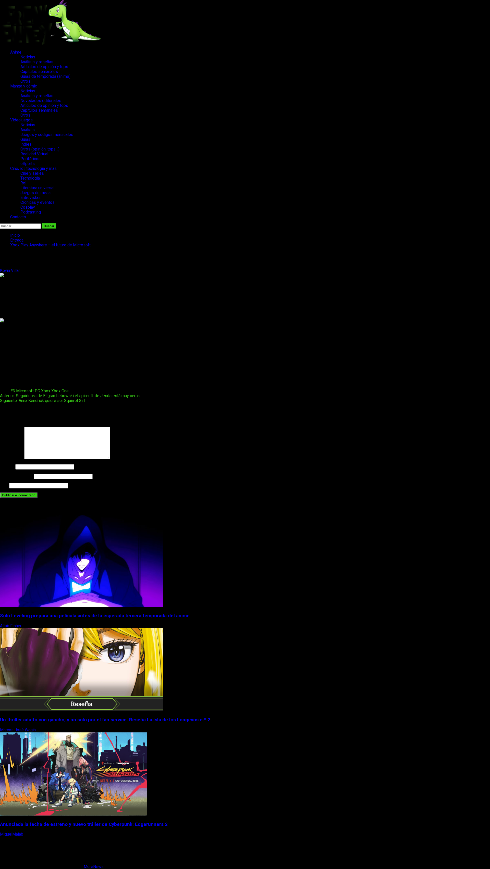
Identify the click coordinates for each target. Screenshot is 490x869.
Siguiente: (42, 400)
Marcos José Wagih (18, 729)
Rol (23, 183)
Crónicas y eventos (37, 202)
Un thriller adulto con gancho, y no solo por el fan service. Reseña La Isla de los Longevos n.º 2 (105, 720)
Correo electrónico (16, 476)
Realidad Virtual (34, 154)
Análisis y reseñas (36, 61)
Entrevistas (30, 197)
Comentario (11, 457)
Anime (15, 52)
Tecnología (30, 178)
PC (37, 390)
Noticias (27, 57)
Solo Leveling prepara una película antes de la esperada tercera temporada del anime (95, 616)
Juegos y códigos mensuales (46, 134)
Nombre (7, 466)
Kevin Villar (10, 270)
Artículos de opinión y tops (44, 66)
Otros (25, 81)
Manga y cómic (23, 86)
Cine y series (32, 173)
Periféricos (30, 158)
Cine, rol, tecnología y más (33, 168)
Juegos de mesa (35, 192)
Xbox (45, 390)
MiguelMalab (12, 834)
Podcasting (30, 212)
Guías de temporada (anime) (45, 76)
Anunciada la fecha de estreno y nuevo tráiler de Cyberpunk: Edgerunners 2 (84, 824)
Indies (26, 144)
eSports (27, 163)
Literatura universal (37, 187)
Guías (25, 139)
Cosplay (27, 207)
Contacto (18, 217)
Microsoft (25, 390)
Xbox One (60, 390)
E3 (12, 390)
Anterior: (70, 395)
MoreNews (94, 866)
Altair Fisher (11, 625)
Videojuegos (21, 120)
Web (4, 485)
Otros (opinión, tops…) (39, 149)
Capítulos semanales (39, 71)
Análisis (27, 129)
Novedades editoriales (40, 100)
